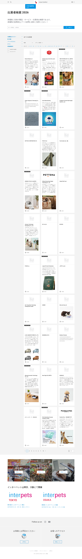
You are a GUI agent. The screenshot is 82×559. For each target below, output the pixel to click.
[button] (15, 36)
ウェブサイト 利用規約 (34, 550)
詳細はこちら (58, 541)
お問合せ (24, 541)
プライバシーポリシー (43, 550)
